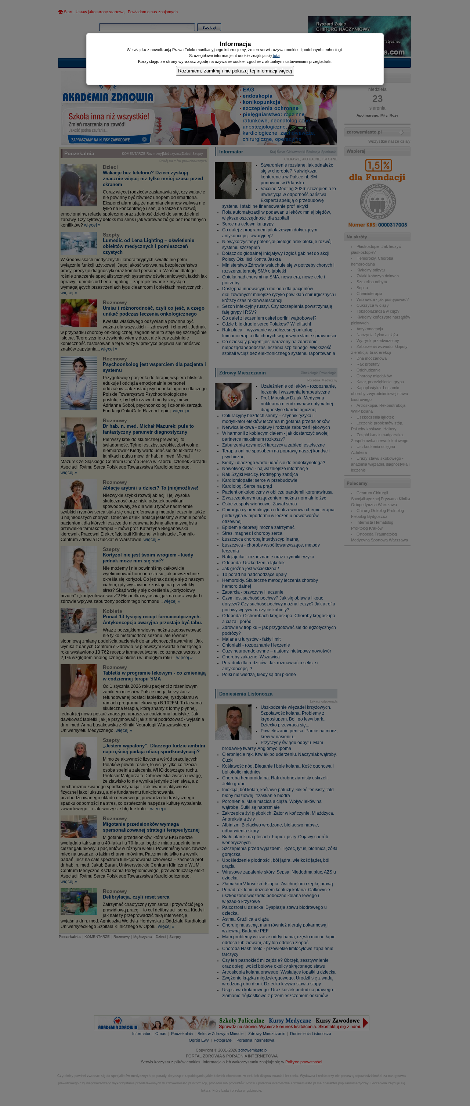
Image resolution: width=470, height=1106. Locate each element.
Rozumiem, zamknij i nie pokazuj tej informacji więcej (235, 71)
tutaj (276, 55)
